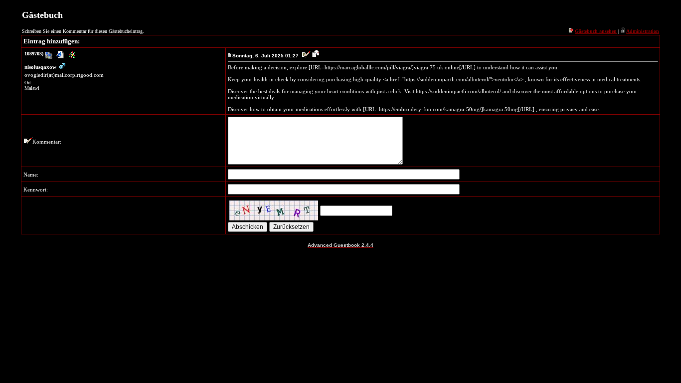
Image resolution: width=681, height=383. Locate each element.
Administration (642, 31)
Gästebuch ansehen (596, 31)
